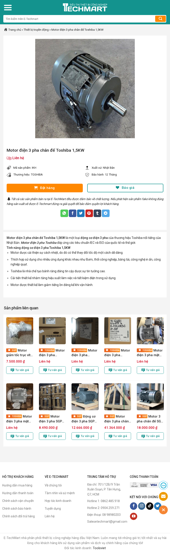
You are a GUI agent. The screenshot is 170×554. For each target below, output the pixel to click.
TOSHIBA (37, 174)
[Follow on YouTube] (133, 516)
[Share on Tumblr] (97, 213)
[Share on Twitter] (81, 213)
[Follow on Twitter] (157, 506)
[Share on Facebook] (72, 213)
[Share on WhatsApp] (64, 213)
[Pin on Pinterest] (89, 213)
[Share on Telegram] (105, 213)
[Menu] (7, 7)
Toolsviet (99, 548)
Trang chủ (14, 29)
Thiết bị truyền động (36, 29)
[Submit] (160, 19)
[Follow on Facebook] (133, 506)
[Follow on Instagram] (141, 506)
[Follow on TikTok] (149, 506)
